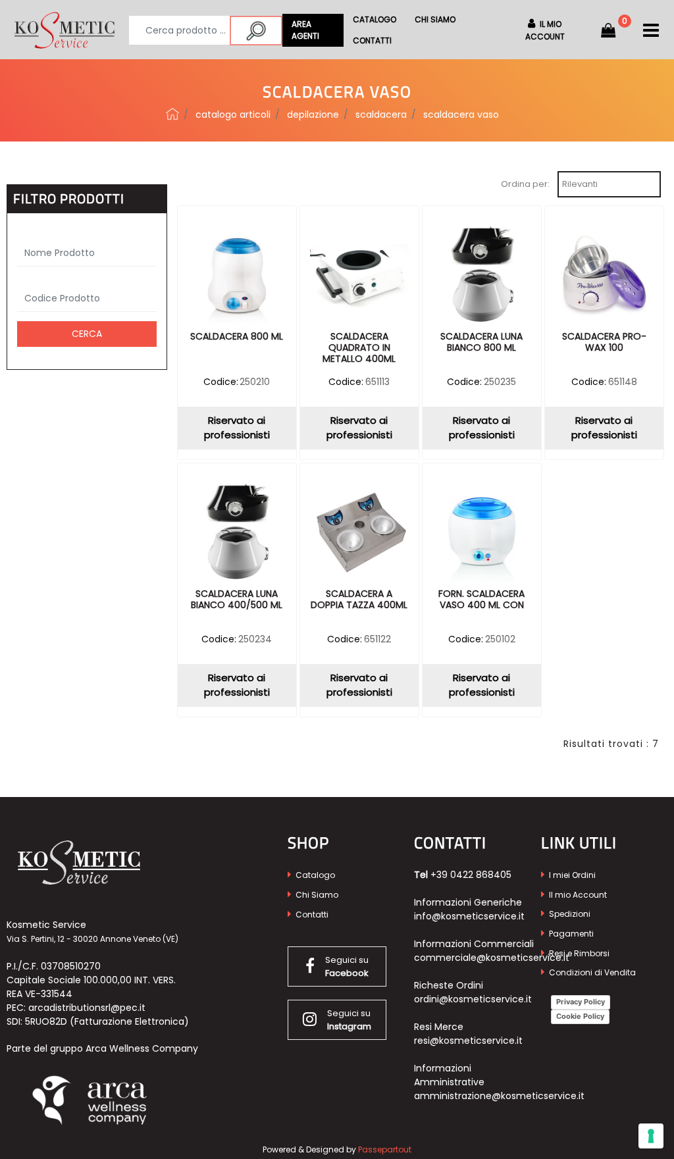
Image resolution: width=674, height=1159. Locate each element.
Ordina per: (525, 184)
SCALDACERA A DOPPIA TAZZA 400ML (359, 599)
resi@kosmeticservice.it (468, 1040)
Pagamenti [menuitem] (570, 933)
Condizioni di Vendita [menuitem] (591, 972)
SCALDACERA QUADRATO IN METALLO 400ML (359, 348)
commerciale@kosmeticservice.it (491, 957)
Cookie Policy (580, 1016)
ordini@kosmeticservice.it (473, 999)
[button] (256, 30)
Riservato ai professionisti (237, 427)
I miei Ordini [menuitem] (571, 875)
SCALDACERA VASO (461, 114)
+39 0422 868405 (470, 874)
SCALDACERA (381, 114)
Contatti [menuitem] (372, 40)
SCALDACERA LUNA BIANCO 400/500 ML (236, 599)
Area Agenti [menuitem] (305, 29)
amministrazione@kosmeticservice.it (499, 1095)
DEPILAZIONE (313, 114)
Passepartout (384, 1149)
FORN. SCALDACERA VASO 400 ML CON (481, 599)
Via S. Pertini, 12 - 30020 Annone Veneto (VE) (92, 938)
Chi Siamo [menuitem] (316, 894)
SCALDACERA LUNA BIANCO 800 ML (481, 342)
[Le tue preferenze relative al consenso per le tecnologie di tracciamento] (650, 1135)
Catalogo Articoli (233, 114)
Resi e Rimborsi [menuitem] (578, 953)
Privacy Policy (580, 1001)
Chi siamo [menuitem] (435, 19)
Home (172, 114)
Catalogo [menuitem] (374, 19)
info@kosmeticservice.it (469, 916)
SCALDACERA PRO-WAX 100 (604, 342)
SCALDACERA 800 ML (236, 337)
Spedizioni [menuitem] (568, 913)
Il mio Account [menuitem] (577, 894)
